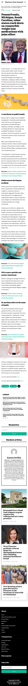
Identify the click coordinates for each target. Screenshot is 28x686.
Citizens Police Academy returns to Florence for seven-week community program (12, 296)
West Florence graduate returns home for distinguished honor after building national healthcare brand (14, 403)
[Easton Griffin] (2, 10)
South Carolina (7, 6)
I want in (14, 433)
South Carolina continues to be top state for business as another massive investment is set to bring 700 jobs (13, 174)
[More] (19, 386)
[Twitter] (14, 482)
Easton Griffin (7, 10)
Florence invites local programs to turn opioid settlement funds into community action (13, 415)
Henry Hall (5, 521)
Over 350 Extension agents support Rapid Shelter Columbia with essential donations (12, 266)
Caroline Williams (7, 597)
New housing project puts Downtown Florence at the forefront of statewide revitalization (13, 409)
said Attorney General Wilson (17, 167)
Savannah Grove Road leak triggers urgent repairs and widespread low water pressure (14, 397)
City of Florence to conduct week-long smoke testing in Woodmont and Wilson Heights (13, 337)
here (18, 377)
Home (2, 6)
